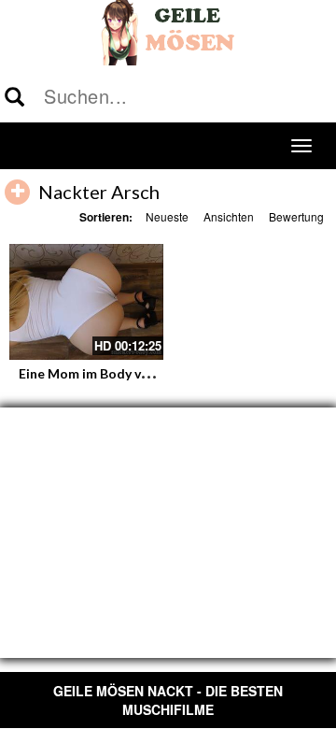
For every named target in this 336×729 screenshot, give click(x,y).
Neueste (167, 216)
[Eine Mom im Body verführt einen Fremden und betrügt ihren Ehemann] (86, 302)
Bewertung (296, 216)
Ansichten (228, 216)
